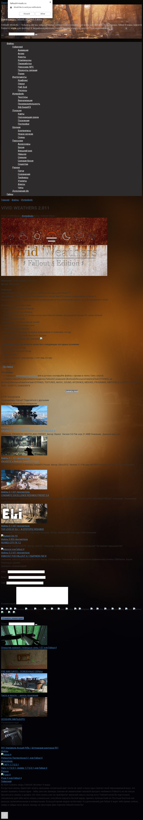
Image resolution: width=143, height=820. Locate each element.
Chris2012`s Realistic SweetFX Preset (20, 461)
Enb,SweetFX (24, 107)
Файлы (10, 43)
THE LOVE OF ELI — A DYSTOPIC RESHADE (22, 529)
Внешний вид (25, 150)
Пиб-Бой (22, 87)
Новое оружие (25, 134)
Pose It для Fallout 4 (11, 778)
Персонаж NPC (26, 67)
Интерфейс (18, 93)
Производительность (29, 103)
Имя (4, 571)
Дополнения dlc (20, 191)
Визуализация (25, 100)
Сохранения (24, 174)
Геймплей (17, 47)
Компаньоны (25, 60)
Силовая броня (25, 160)
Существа (23, 164)
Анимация (23, 50)
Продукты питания (27, 70)
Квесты (22, 57)
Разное (16, 167)
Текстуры (23, 97)
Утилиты (22, 181)
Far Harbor (8, 366)
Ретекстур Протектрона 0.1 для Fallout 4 (21, 758)
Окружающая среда (28, 117)
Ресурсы (22, 90)
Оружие (16, 127)
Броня (21, 147)
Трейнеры (23, 177)
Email (4, 577)
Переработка (25, 63)
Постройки (23, 124)
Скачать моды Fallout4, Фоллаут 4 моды (21, 19)
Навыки (22, 154)
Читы (20, 187)
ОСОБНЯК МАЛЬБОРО (13, 719)
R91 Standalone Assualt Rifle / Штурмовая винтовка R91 (30, 748)
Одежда (22, 157)
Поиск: (5, 34)
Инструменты (19, 77)
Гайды (10, 194)
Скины (21, 137)
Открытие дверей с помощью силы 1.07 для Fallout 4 (29, 647)
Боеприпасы (24, 130)
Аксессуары (24, 144)
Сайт (3, 583)
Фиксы (21, 184)
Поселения (23, 120)
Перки (21, 83)
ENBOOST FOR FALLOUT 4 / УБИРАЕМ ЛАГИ (24, 556)
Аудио (21, 53)
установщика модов (26, 375)
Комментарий (8, 603)
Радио (21, 73)
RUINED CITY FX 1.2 (11, 542)
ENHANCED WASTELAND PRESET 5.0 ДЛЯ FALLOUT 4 (28, 430)
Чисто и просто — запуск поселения (19, 695)
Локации (17, 110)
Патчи (21, 171)
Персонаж (17, 140)
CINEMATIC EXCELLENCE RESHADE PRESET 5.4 (25, 495)
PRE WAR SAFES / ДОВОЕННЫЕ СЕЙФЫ (22, 671)
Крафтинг (23, 80)
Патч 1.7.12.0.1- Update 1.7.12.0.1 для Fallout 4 (24, 768)
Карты (21, 114)
